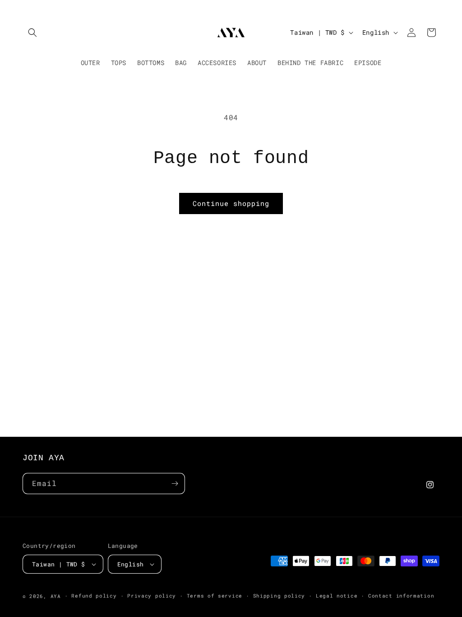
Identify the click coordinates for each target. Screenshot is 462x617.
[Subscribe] (175, 483)
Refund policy (93, 595)
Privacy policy (151, 595)
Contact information (401, 595)
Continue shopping (231, 203)
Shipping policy (279, 595)
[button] (32, 32)
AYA (56, 596)
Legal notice (336, 595)
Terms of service (214, 595)
